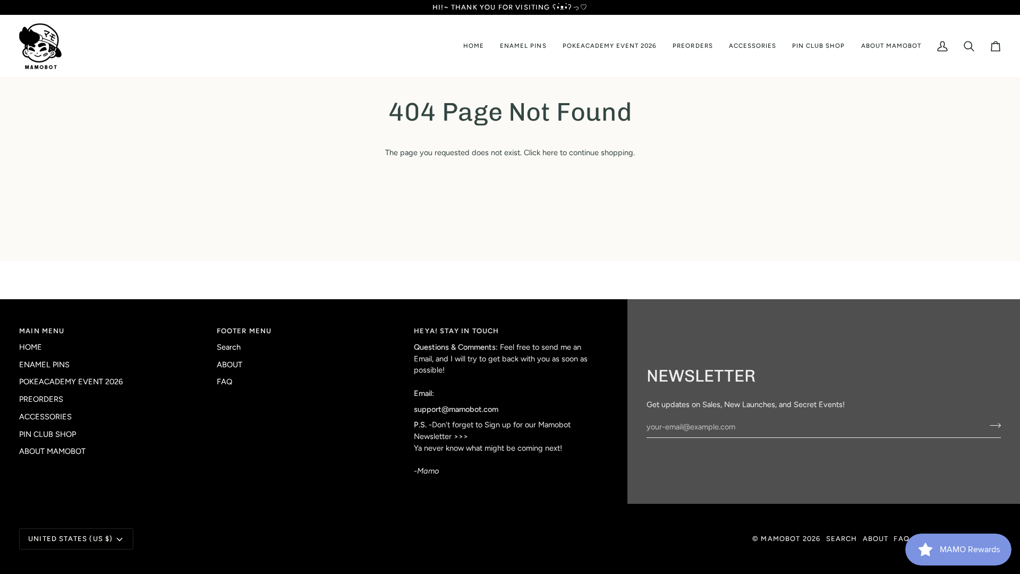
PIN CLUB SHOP (47, 434)
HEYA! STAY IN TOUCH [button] (456, 331)
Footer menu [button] (244, 331)
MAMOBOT (780, 539)
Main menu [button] (42, 331)
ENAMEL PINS (44, 364)
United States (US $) (70, 539)
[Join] (992, 425)
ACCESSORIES (45, 416)
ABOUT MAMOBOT (52, 451)
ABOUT (229, 364)
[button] (523, 46)
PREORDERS (41, 399)
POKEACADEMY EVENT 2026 (71, 381)
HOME (30, 347)
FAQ (224, 381)
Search (229, 347)
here (550, 152)
